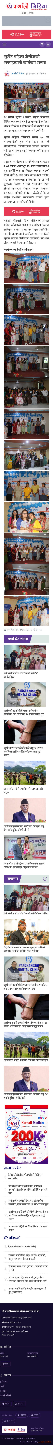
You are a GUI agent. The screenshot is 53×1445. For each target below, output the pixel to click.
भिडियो (7, 1403)
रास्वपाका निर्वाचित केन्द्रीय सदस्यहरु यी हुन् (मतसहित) (27, 1290)
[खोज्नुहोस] (42, 44)
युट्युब (36, 1415)
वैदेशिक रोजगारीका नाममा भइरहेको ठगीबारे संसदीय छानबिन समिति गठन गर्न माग (24, 949)
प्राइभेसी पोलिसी (5, 1395)
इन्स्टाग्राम (10, 1420)
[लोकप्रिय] (48, 44)
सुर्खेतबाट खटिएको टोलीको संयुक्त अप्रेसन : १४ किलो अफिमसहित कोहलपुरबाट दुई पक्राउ (24, 752)
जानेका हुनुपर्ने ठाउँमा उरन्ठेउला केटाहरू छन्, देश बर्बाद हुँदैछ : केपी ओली (24, 828)
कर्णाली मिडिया (18, 74)
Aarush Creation (44, 1441)
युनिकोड (20, 1403)
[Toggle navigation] (4, 44)
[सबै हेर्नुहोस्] (45, 879)
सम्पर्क (2, 1386)
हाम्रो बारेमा (3, 1381)
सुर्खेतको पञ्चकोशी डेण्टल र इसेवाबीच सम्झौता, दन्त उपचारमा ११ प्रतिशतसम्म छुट (24, 713)
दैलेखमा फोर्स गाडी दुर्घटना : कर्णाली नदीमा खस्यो (28, 1268)
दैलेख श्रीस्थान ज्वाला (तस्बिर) (22, 1246)
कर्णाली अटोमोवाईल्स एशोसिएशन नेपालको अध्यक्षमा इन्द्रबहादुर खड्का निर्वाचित (24, 865)
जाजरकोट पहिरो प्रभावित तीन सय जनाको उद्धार (23, 791)
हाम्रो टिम (3, 1390)
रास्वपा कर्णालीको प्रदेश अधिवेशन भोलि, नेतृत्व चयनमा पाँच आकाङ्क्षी (27, 1257)
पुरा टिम (5, 1363)
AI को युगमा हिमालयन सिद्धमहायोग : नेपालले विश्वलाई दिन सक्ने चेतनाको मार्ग (27, 1279)
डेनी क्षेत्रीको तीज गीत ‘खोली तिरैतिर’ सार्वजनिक (21, 675)
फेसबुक (23, 1415)
